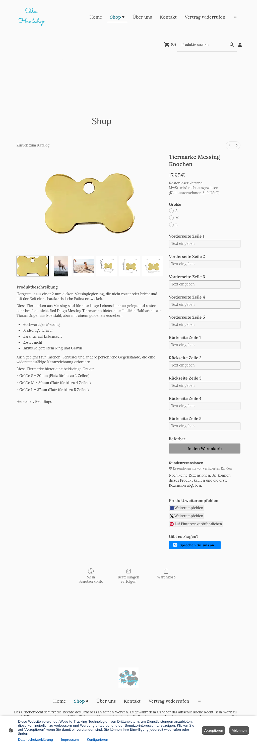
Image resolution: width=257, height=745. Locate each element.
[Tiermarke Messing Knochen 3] (106, 266)
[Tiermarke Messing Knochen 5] (152, 266)
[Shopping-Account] (240, 45)
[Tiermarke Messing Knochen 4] (129, 266)
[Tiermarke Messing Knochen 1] (61, 266)
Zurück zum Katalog (33, 145)
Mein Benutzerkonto (91, 579)
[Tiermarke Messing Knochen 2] (84, 266)
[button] (195, 545)
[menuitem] (229, 145)
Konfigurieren (97, 739)
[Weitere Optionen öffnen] (235, 17)
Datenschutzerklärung (35, 739)
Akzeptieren (213, 730)
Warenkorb (166, 577)
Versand (196, 183)
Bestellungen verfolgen (128, 579)
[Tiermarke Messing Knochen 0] (33, 266)
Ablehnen (239, 730)
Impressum (70, 739)
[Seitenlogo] (128, 677)
